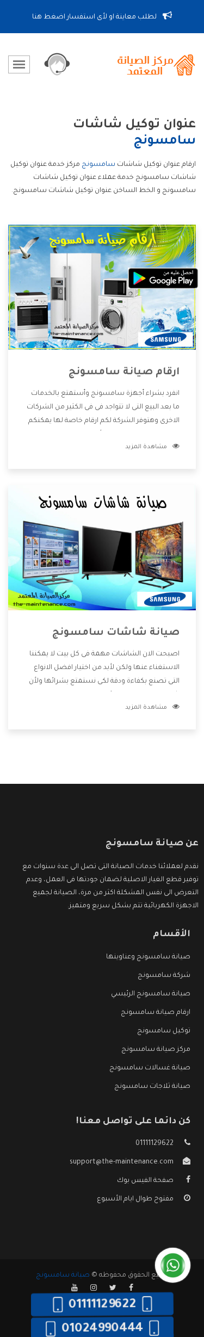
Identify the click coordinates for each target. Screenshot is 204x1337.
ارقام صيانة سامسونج (124, 372)
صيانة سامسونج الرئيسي (150, 994)
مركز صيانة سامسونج (155, 1050)
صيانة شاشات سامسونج (116, 633)
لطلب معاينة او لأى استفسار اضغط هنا (95, 17)
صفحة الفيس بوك (145, 1181)
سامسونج (98, 165)
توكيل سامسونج (163, 1031)
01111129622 (154, 1144)
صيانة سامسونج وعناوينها (148, 957)
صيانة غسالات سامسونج (149, 1068)
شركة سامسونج (164, 976)
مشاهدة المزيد (146, 447)
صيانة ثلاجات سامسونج (152, 1087)
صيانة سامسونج (63, 1275)
